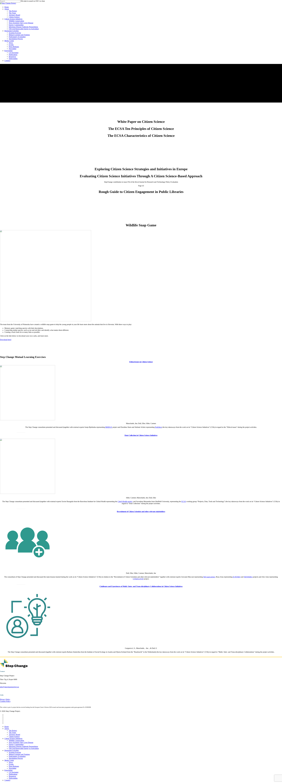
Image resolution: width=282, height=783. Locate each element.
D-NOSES (236, 577)
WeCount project (209, 577)
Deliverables (13, 778)
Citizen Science (14, 736)
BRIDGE (108, 427)
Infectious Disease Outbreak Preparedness (23, 746)
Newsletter (12, 768)
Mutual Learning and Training (19, 754)
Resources (12, 776)
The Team (12, 732)
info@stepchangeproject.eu (9, 687)
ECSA (183, 501)
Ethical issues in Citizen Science (141, 362)
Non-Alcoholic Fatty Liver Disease (21, 742)
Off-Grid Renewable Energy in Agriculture (24, 748)
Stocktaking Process (16, 758)
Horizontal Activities (11, 750)
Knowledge (8, 770)
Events (11, 764)
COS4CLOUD (138, 579)
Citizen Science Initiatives (13, 738)
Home (6, 727)
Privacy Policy (5, 699)
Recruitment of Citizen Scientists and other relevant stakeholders (141, 511)
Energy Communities (16, 744)
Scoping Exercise (15, 752)
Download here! (5, 340)
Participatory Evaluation (17, 756)
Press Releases (14, 766)
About (6, 729)
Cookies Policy (5, 701)
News (11, 762)
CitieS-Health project (125, 501)
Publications (13, 774)
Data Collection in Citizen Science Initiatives (141, 435)
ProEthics (158, 427)
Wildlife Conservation (16, 740)
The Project (13, 731)
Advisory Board (14, 734)
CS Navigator (13, 772)
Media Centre (9, 760)
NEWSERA (248, 577)
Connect (7, 780)
